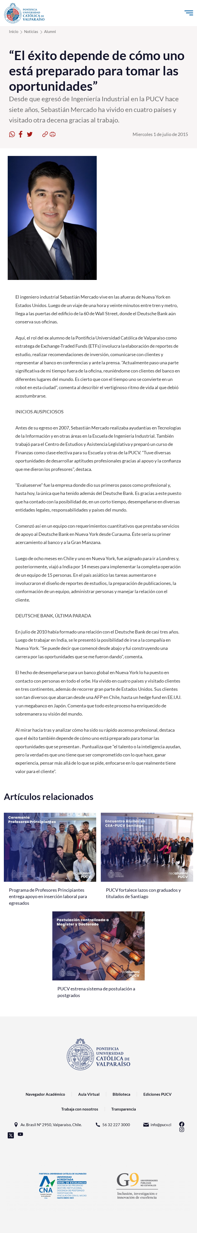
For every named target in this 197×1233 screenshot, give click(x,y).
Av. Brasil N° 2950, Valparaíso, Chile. (51, 1124)
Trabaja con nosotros (79, 1109)
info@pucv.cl (161, 1124)
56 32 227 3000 (116, 1124)
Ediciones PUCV (157, 1094)
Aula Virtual (89, 1094)
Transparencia (123, 1109)
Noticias (31, 31)
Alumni (50, 31)
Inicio (13, 31)
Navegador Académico (45, 1094)
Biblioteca (121, 1094)
